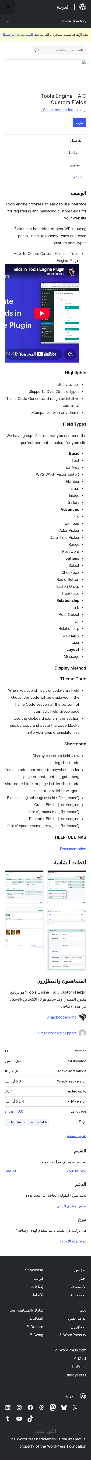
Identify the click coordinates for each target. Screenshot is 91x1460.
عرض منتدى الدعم (71, 1206)
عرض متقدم (76, 1135)
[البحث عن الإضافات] (37, 50)
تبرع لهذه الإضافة (73, 1241)
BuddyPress (76, 1375)
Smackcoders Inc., (57, 109)
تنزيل (79, 122)
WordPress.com (70, 1350)
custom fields (38, 1122)
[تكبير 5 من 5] (37, 913)
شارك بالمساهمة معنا (26, 1310)
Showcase (34, 1270)
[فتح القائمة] (7, 7)
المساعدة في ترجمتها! (18, 34)
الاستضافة (78, 1286)
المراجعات (73, 152)
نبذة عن (80, 1270)
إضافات (37, 1286)
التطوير (75, 164)
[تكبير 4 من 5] (37, 876)
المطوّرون (78, 1326)
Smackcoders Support (57, 1033)
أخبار (82, 1278)
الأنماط (37, 1295)
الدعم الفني (77, 1318)
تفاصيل (75, 140)
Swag (36, 1335)
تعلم (83, 1310)
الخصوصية (78, 1295)
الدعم (77, 177)
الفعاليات (36, 1318)
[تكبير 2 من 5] (80, 914)
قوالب (38, 1278)
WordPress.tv (72, 1335)
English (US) (14, 1111)
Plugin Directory (74, 21)
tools (10, 1122)
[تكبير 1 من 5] (80, 876)
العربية (70, 1396)
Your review (76, 1171)
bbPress (79, 1366)
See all (10, 1171)
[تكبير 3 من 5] (80, 935)
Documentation (73, 848)
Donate (34, 1326)
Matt (79, 1358)
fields (21, 1122)
